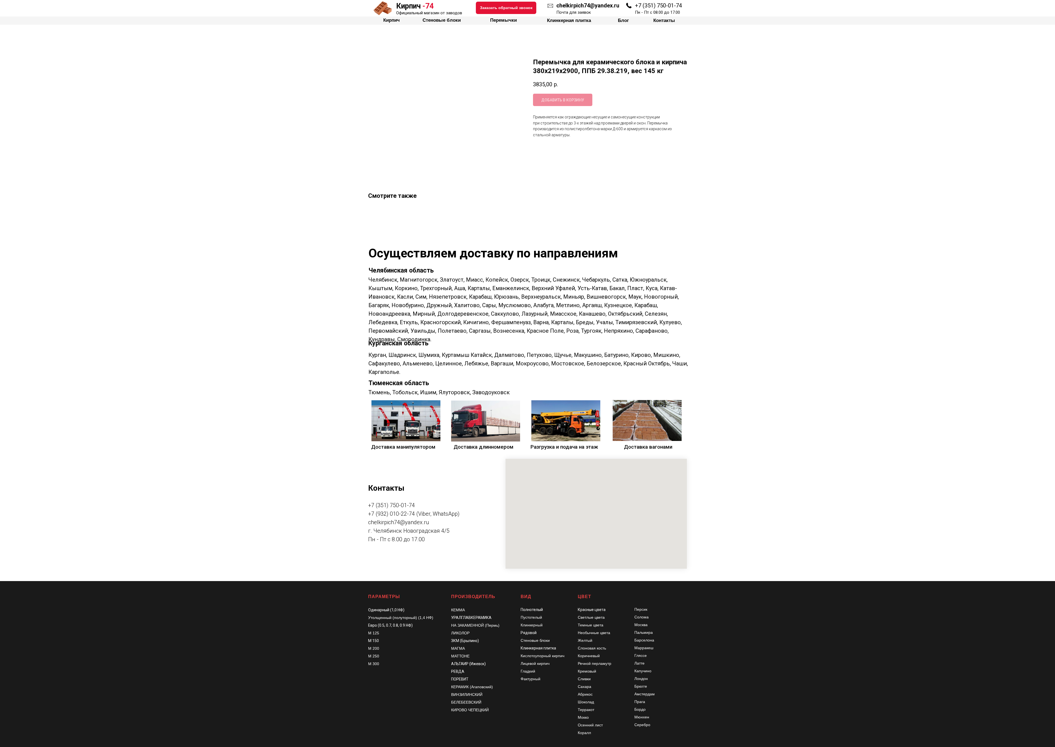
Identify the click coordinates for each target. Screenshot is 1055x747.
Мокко (583, 717)
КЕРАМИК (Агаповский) (472, 687)
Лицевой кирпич (535, 663)
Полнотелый (532, 609)
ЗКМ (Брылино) (465, 640)
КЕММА (458, 610)
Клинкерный (532, 625)
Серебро (642, 725)
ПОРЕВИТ (459, 679)
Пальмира (643, 632)
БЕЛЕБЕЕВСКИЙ (466, 702)
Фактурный (530, 679)
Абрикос (585, 694)
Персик (640, 609)
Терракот (586, 709)
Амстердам (644, 694)
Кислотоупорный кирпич (542, 656)
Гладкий (528, 671)
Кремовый (587, 671)
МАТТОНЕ (460, 656)
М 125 (373, 633)
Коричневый (589, 656)
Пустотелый (531, 617)
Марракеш (643, 648)
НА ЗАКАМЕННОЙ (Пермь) (475, 625)
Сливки (584, 679)
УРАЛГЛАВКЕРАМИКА (471, 617)
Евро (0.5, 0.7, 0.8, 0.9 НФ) (390, 625)
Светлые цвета (591, 617)
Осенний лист (590, 725)
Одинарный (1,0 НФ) (386, 610)
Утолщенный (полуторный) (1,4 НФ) (400, 617)
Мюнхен (641, 717)
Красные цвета (592, 609)
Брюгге (640, 686)
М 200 (373, 648)
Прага (639, 701)
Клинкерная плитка (538, 648)
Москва (641, 625)
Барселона (644, 640)
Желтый (585, 640)
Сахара (584, 686)
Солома (641, 617)
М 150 (373, 640)
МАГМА (458, 648)
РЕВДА (457, 671)
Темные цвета (590, 625)
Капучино (642, 671)
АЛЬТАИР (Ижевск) (468, 664)
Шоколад (586, 702)
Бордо (640, 709)
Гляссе (640, 655)
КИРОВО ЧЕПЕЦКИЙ (470, 710)
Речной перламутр (594, 663)
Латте (639, 663)
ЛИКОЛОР (460, 633)
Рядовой (529, 633)
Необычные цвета (594, 633)
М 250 (373, 656)
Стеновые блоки (535, 640)
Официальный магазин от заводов (429, 12)
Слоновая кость (592, 648)
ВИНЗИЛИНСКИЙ (466, 694)
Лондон (641, 678)
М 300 (373, 664)
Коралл (584, 733)
